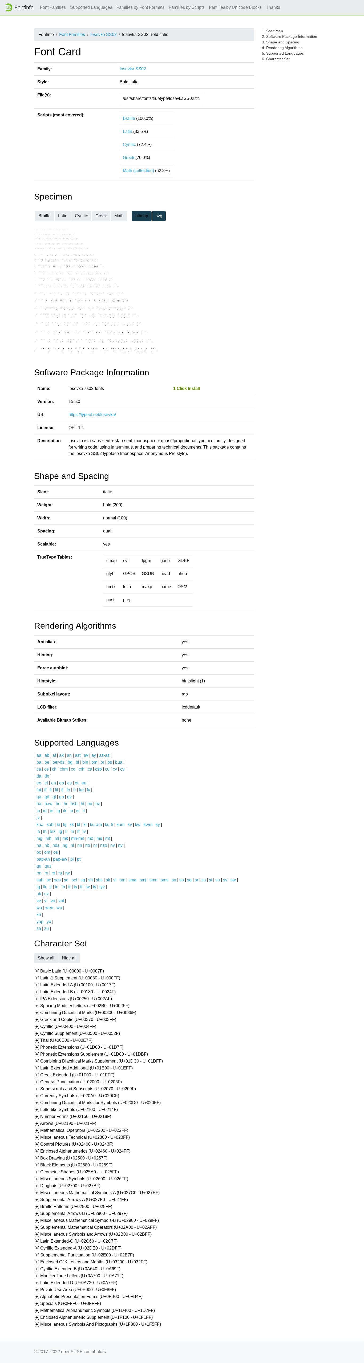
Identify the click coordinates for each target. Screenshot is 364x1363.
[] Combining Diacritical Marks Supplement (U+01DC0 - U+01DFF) (98, 1061)
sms (164, 880)
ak (61, 755)
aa (39, 755)
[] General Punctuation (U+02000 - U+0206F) (78, 1082)
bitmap (141, 216)
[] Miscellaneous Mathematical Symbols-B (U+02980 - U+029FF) (96, 1220)
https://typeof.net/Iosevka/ (92, 414)
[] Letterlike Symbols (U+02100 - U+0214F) (76, 1109)
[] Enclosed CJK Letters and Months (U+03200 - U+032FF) (90, 1262)
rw (67, 873)
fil (56, 790)
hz (97, 803)
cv (115, 769)
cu (107, 769)
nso (103, 845)
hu (89, 803)
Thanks (273, 7)
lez (52, 831)
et (76, 783)
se (66, 880)
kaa (40, 824)
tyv (102, 887)
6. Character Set (276, 59)
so (181, 880)
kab (50, 824)
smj (143, 880)
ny (120, 845)
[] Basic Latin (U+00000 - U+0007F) (69, 971)
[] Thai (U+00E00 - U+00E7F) (63, 1040)
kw (137, 824)
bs (109, 762)
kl (78, 824)
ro (53, 873)
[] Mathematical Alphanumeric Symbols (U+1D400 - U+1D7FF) (94, 1310)
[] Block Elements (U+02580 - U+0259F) (73, 1165)
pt (78, 859)
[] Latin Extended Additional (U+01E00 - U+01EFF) (83, 1068)
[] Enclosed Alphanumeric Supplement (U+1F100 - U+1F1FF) (93, 1317)
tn (56, 887)
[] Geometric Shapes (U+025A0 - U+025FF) (76, 1172)
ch (54, 769)
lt (78, 831)
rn (46, 873)
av (86, 755)
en (53, 783)
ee (39, 783)
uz (46, 894)
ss (203, 880)
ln (72, 831)
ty (94, 887)
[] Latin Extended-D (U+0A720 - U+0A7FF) (75, 1282)
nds (55, 845)
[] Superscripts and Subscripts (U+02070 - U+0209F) (85, 1089)
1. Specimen (272, 31)
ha (39, 803)
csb (98, 769)
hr (65, 803)
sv (225, 880)
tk (44, 887)
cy (122, 769)
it (84, 810)
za (39, 928)
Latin (127, 131)
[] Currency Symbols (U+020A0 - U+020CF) (76, 1095)
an (69, 755)
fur (81, 790)
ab (47, 755)
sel (74, 880)
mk (65, 838)
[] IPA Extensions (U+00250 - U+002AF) (73, 998)
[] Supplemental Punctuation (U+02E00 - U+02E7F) (84, 1255)
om (47, 852)
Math (119, 216)
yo (49, 921)
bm (94, 762)
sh (90, 880)
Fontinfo (24, 7)
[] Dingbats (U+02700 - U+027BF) (67, 1185)
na (39, 845)
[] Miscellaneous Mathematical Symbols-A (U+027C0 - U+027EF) (97, 1192)
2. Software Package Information (289, 36)
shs (99, 880)
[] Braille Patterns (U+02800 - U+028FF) (73, 1206)
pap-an (43, 859)
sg (82, 880)
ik (64, 810)
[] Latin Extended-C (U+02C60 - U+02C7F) (76, 1241)
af (54, 755)
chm (64, 769)
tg (38, 887)
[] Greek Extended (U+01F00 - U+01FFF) (74, 1075)
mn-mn (77, 838)
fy (88, 790)
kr (85, 824)
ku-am (96, 824)
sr (196, 880)
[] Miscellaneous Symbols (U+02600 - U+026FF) (81, 1179)
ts (75, 887)
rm (39, 873)
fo (68, 790)
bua (118, 762)
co (73, 769)
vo (53, 900)
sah (40, 880)
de (47, 776)
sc (49, 880)
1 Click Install (186, 388)
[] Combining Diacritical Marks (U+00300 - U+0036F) (85, 1012)
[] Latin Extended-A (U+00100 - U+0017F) (74, 985)
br (102, 762)
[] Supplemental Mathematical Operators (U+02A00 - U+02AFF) (95, 1227)
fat (39, 790)
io (71, 810)
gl (54, 797)
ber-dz (58, 762)
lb (45, 831)
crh (81, 769)
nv (112, 845)
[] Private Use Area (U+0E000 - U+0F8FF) (75, 1289)
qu (39, 866)
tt (81, 887)
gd (47, 797)
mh (48, 838)
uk (39, 894)
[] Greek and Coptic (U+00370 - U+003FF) (75, 1019)
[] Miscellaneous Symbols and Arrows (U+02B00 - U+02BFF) (93, 1234)
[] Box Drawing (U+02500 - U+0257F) (70, 1158)
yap (40, 921)
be (47, 762)
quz (48, 866)
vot (61, 900)
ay (93, 755)
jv (38, 817)
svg (159, 216)
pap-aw (60, 859)
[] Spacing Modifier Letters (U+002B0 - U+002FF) (82, 1005)
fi (51, 790)
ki (58, 824)
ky (158, 824)
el (46, 783)
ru (60, 873)
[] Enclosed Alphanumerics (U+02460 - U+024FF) (82, 1151)
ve (39, 900)
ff (45, 790)
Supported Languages (91, 7)
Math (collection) (138, 170)
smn (153, 880)
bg (70, 762)
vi (45, 900)
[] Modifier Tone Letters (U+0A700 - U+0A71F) (78, 1276)
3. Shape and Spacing (280, 42)
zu (46, 928)
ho (58, 803)
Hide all (69, 958)
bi (77, 762)
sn (174, 880)
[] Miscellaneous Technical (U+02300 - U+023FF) (82, 1137)
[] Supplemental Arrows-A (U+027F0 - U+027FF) (81, 1199)
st (210, 880)
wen (49, 907)
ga (39, 797)
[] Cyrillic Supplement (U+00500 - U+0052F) (77, 1033)
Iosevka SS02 (103, 34)
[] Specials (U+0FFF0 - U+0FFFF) (67, 1303)
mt (107, 838)
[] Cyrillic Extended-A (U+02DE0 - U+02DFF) (78, 1248)
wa (39, 907)
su (217, 880)
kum (120, 824)
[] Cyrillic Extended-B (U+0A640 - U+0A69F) (77, 1269)
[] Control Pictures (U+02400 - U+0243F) (73, 1144)
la (38, 831)
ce (46, 769)
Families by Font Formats (140, 7)
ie (51, 810)
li (66, 831)
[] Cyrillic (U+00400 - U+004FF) (65, 1026)
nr (95, 845)
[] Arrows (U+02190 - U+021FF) (65, 1123)
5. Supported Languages (283, 53)
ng (65, 845)
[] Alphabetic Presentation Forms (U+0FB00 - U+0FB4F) (88, 1296)
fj (62, 790)
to (63, 887)
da (39, 776)
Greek (128, 157)
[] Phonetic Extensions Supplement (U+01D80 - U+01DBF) (91, 1054)
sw (233, 880)
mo (90, 838)
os (55, 852)
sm (122, 880)
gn (61, 797)
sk (108, 880)
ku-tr (109, 824)
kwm (148, 824)
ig (58, 810)
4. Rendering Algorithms (282, 48)
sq (189, 880)
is (77, 810)
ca (39, 769)
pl (72, 859)
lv (84, 831)
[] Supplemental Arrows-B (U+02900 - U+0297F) (81, 1213)
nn (79, 845)
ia (38, 810)
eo (61, 783)
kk (72, 824)
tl (51, 887)
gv (69, 797)
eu (84, 783)
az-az (104, 755)
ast (77, 755)
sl (114, 880)
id (45, 810)
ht (82, 803)
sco (57, 880)
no (87, 845)
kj (64, 824)
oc (39, 852)
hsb (74, 803)
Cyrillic (129, 144)
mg (39, 838)
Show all (46, 958)
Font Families (53, 7)
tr (69, 887)
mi (57, 838)
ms (99, 838)
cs (90, 769)
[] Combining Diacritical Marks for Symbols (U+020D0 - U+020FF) (97, 1102)
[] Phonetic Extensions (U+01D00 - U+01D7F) (78, 1047)
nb (47, 845)
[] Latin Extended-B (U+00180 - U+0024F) (75, 992)
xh (39, 914)
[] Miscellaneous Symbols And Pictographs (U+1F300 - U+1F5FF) (97, 1324)
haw (48, 803)
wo (59, 907)
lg (60, 831)
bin (85, 762)
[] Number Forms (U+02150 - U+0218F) (72, 1116)
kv (130, 824)
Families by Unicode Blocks (235, 7)
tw (88, 887)
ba (39, 762)
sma (132, 880)
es (69, 783)
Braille (129, 118)
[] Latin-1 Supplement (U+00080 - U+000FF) (77, 978)
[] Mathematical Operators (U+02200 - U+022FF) (81, 1130)
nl (72, 845)
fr (74, 790)
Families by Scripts (187, 7)
